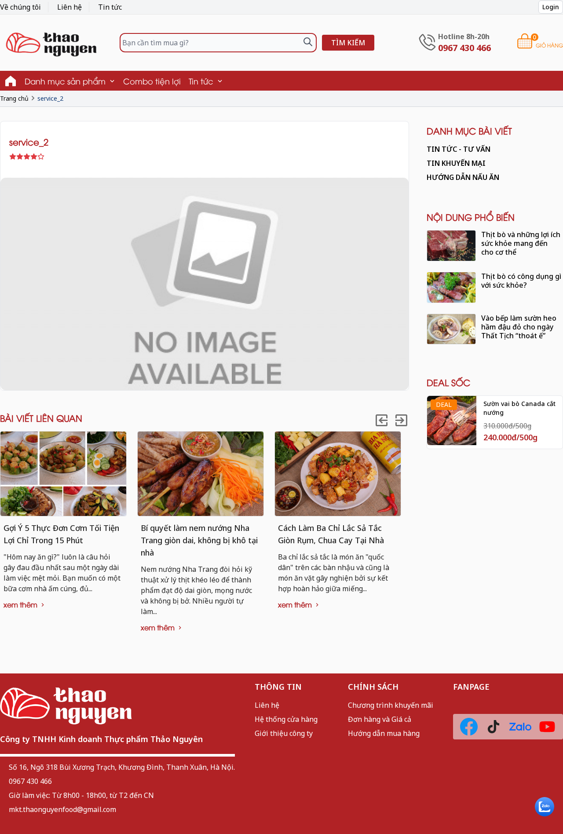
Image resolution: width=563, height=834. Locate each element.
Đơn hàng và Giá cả (379, 719)
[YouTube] (547, 726)
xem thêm (21, 604)
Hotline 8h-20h (464, 36)
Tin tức (110, 7)
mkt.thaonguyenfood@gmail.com (62, 809)
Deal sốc (448, 382)
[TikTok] (493, 726)
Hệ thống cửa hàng (286, 719)
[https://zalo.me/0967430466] (520, 727)
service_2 (50, 98)
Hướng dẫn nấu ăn (463, 177)
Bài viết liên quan (41, 418)
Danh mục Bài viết (469, 130)
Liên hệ (69, 7)
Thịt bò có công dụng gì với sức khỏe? (521, 280)
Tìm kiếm (348, 43)
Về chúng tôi (20, 7)
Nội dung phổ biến (471, 217)
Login (550, 7)
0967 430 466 (30, 781)
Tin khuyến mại (456, 163)
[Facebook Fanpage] (469, 726)
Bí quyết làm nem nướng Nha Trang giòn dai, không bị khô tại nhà (199, 540)
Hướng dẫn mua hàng (384, 733)
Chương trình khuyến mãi (390, 705)
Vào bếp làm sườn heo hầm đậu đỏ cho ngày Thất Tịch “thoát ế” (518, 326)
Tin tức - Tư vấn (458, 149)
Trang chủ (14, 98)
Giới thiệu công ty (284, 733)
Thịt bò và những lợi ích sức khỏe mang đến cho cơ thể (520, 243)
